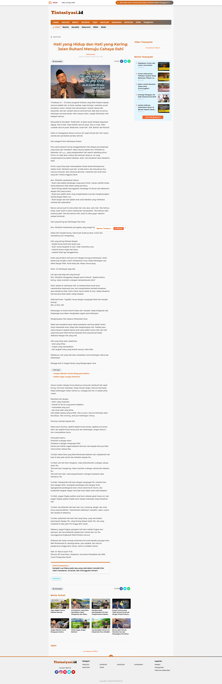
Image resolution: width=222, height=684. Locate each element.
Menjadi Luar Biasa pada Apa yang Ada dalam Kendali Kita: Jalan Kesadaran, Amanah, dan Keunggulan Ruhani (78, 569)
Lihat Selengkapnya (152, 117)
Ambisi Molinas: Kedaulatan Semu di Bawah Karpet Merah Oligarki (146, 107)
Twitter (70, 675)
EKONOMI (85, 22)
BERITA (75, 22)
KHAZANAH (117, 22)
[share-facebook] (121, 61)
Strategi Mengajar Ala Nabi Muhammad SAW (147, 96)
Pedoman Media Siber (162, 670)
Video (57, 27)
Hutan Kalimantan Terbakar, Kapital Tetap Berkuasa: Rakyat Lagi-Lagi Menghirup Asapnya (147, 76)
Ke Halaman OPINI (90, 651)
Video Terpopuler (143, 42)
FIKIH (96, 27)
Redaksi (157, 664)
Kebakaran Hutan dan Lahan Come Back (146, 64)
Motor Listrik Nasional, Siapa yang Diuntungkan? (147, 86)
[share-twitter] (125, 61)
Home (55, 3)
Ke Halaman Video (152, 48)
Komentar (58, 61)
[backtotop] (111, 657)
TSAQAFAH (148, 22)
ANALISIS (65, 22)
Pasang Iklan (159, 667)
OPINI (138, 22)
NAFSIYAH (128, 22)
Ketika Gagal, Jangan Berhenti (130, 2)
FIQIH (94, 22)
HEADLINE (104, 22)
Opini (53, 645)
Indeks (56, 22)
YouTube (74, 675)
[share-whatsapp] (129, 61)
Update (119, 228)
